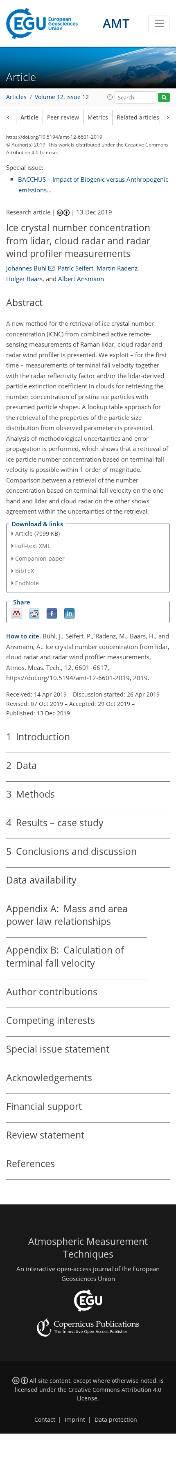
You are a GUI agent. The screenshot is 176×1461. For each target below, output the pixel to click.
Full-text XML (32, 546)
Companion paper (40, 558)
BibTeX (24, 571)
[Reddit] (34, 613)
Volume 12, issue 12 (62, 97)
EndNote (27, 583)
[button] (110, 97)
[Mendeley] (16, 613)
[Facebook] (51, 613)
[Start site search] (164, 97)
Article (29, 117)
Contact (44, 1419)
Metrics (98, 117)
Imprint (75, 1419)
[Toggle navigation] (159, 23)
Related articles (138, 117)
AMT (116, 23)
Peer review (63, 117)
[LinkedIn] (69, 613)
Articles (16, 97)
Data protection (116, 1419)
